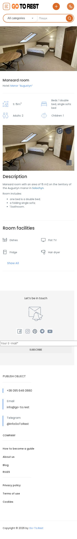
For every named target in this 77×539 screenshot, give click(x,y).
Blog (6, 465)
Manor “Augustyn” (21, 86)
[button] (69, 162)
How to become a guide (18, 448)
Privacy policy (12, 485)
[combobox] (20, 18)
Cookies (8, 502)
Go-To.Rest (36, 528)
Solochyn (38, 188)
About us (9, 457)
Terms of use (11, 493)
